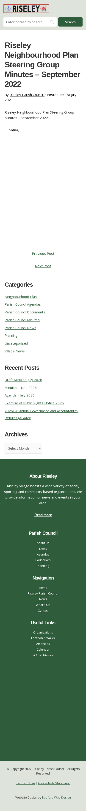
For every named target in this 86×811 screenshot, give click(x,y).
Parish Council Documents (25, 312)
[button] (78, 8)
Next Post (43, 266)
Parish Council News (20, 327)
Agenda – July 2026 (20, 395)
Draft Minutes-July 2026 (23, 379)
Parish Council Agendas (23, 304)
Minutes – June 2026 (21, 387)
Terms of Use (25, 783)
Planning (11, 335)
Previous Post (43, 253)
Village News (15, 351)
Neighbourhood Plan (21, 296)
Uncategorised (16, 343)
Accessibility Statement (54, 783)
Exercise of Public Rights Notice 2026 (34, 403)
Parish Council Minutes (22, 320)
